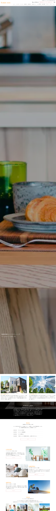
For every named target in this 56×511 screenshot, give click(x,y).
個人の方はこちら (42, 2)
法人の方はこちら (50, 2)
